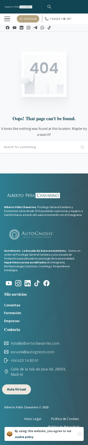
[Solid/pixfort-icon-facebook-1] (46, 283)
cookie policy (24, 437)
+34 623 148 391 (60, 19)
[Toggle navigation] (7, 18)
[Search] (49, 6)
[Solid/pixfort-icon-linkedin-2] (27, 283)
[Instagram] (28, 27)
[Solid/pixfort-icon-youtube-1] (9, 283)
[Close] (80, 434)
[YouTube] (14, 27)
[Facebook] (7, 27)
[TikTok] (49, 27)
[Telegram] (35, 27)
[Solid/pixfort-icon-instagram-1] (18, 283)
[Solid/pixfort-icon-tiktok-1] (37, 283)
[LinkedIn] (21, 27)
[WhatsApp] (42, 27)
